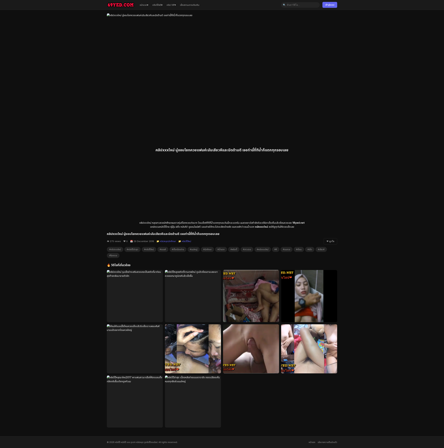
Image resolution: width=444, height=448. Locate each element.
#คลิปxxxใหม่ (115, 249)
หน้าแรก (143, 4)
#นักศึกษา (207, 249)
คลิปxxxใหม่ (145, 222)
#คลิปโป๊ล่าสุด (132, 249)
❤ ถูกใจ (330, 241)
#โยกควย (113, 255)
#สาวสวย (247, 249)
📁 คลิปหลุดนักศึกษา (166, 241)
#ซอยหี (163, 249)
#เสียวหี (321, 249)
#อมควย (286, 249)
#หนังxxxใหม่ (262, 249)
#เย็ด (310, 249)
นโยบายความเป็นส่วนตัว (327, 442)
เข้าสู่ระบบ (329, 4)
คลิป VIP (171, 4)
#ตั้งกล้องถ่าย (178, 249)
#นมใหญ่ (193, 249)
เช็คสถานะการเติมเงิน (189, 4)
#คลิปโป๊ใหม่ (149, 249)
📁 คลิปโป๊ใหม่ (184, 241)
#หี (275, 249)
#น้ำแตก (221, 249)
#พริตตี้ (233, 249)
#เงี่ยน (299, 249)
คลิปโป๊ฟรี (156, 4)
